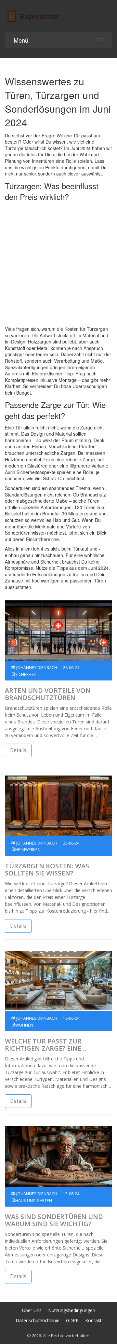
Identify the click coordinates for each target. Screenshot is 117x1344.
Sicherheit (26, 674)
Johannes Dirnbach (36, 667)
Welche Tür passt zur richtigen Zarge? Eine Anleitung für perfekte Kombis (47, 1045)
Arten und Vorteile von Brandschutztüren (48, 694)
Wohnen (24, 1025)
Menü (21, 40)
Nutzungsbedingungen (71, 1310)
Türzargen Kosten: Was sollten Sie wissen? (47, 869)
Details (18, 750)
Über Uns (32, 1310)
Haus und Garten (33, 1200)
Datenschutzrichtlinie (37, 1320)
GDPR (72, 1320)
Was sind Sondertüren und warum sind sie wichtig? (54, 1220)
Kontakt (93, 1320)
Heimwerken (28, 849)
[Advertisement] (58, 264)
